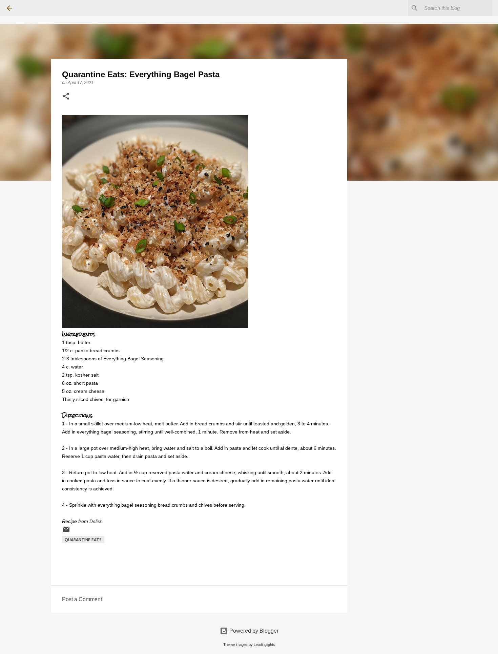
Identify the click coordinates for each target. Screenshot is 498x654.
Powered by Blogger (253, 631)
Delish (96, 521)
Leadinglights (264, 644)
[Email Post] (66, 532)
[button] (66, 97)
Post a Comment (82, 599)
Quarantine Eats (83, 539)
